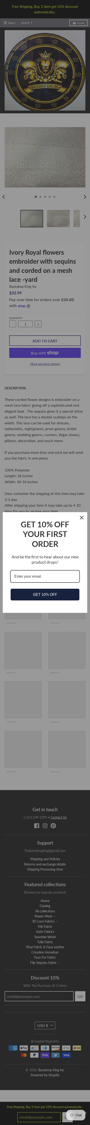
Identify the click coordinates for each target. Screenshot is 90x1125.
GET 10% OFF (45, 595)
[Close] (81, 517)
